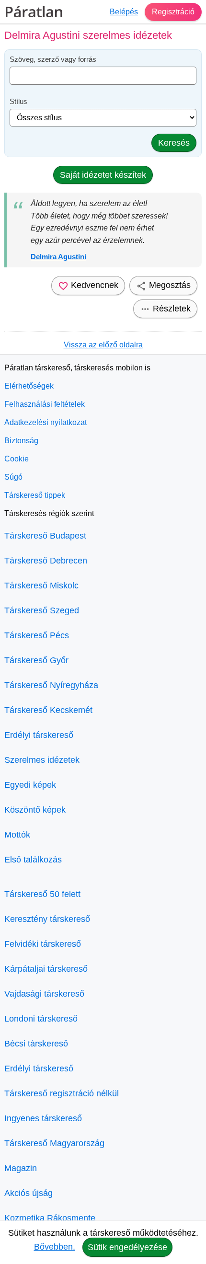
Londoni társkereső (41, 1018)
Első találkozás (33, 859)
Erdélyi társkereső (38, 735)
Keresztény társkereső (47, 919)
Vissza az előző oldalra (103, 345)
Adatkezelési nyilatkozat (45, 422)
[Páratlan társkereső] (34, 12)
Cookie (16, 459)
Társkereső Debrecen (45, 560)
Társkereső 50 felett (42, 894)
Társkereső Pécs (36, 635)
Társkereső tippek (34, 495)
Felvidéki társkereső (42, 944)
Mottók (17, 834)
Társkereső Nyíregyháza (51, 685)
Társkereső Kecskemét (48, 710)
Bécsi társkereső (36, 1043)
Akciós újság (28, 1193)
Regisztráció (173, 12)
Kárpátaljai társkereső (46, 969)
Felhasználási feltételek (44, 404)
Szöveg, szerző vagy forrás (53, 59)
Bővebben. (54, 1247)
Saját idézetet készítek (103, 175)
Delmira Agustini (58, 257)
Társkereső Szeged (41, 610)
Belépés (124, 12)
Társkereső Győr (36, 660)
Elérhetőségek (29, 386)
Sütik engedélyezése (127, 1247)
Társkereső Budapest (45, 535)
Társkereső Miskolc (41, 585)
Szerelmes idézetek (42, 760)
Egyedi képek (30, 785)
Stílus (18, 101)
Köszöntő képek (35, 810)
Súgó (13, 477)
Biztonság (21, 441)
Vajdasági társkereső (44, 994)
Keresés (174, 143)
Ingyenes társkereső (43, 1118)
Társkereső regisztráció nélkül (61, 1093)
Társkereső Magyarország (54, 1143)
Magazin (20, 1168)
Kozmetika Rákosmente (49, 1218)
